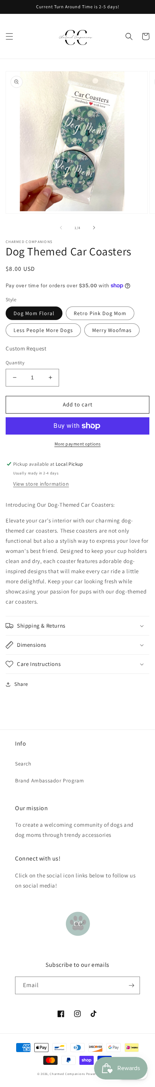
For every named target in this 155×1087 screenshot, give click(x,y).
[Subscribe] (131, 985)
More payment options (78, 444)
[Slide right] (94, 227)
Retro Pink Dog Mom (100, 313)
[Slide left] (61, 227)
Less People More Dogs (43, 330)
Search (23, 763)
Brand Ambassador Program (49, 780)
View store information (41, 483)
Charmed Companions (67, 1074)
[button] (9, 36)
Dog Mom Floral (34, 313)
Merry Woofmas (112, 330)
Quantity (15, 362)
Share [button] (21, 684)
